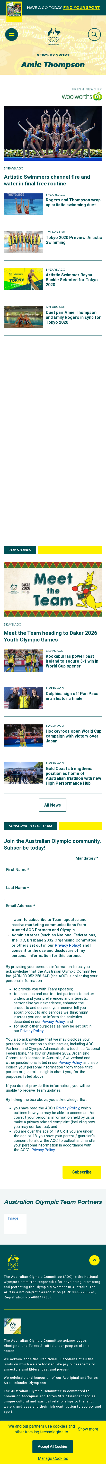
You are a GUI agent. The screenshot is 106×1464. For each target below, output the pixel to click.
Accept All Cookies (52, 1447)
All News (52, 805)
